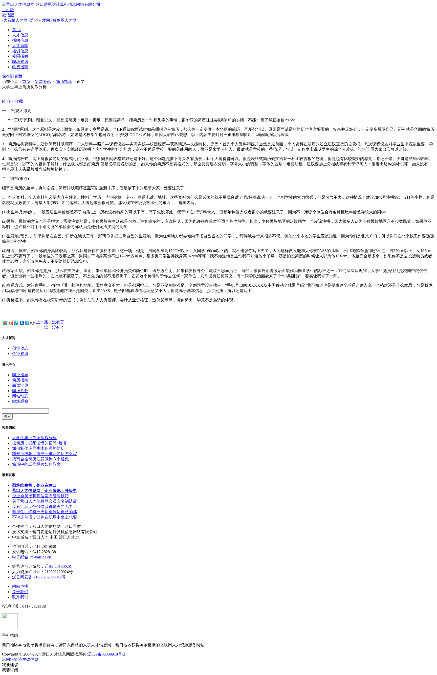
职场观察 (20, 401)
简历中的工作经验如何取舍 (36, 464)
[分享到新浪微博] (10, 323)
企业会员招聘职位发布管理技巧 (40, 496)
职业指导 (20, 375)
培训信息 (20, 51)
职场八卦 (20, 391)
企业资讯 (20, 353)
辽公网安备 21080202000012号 (39, 577)
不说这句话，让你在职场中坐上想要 (44, 517)
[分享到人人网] (21, 323)
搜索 (7, 416)
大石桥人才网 (15, 20)
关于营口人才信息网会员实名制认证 (44, 501)
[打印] (7, 101)
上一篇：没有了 (50, 322)
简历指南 (64, 81)
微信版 (8, 15)
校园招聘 (20, 56)
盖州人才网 (39, 20)
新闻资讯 (43, 81)
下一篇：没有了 (50, 327)
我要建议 (10, 665)
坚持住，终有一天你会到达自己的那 (44, 512)
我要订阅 (10, 670)
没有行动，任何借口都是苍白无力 (42, 506)
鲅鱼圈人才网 (64, 20)
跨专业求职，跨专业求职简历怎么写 (44, 454)
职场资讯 (20, 61)
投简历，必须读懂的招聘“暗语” (40, 443)
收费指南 (20, 67)
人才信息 (20, 35)
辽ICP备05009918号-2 (106, 654)
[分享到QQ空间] (5, 323)
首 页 (16, 30)
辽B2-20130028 (58, 566)
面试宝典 (20, 385)
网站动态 (20, 396)
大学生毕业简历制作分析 (34, 438)
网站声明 (20, 586)
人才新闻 (20, 45)
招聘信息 (20, 40)
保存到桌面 (12, 76)
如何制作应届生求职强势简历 (38, 448)
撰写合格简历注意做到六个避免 (40, 459)
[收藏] (19, 101)
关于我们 (20, 592)
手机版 (8, 10)
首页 (26, 81)
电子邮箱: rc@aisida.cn (31, 557)
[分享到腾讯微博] (16, 323)
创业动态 (20, 348)
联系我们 (20, 597)
